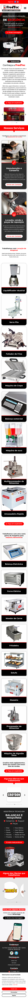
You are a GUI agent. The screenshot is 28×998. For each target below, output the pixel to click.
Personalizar (14, 992)
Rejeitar (14, 995)
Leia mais (15, 984)
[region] (14, 985)
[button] (25, 8)
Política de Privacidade (14, 965)
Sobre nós (14, 960)
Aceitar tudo (14, 988)
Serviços (14, 962)
